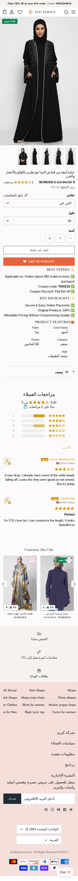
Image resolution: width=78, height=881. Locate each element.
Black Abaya (9, 697)
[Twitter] (71, 809)
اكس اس (65, 203)
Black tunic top (35, 712)
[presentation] (3, 584)
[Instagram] (52, 809)
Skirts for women (33, 705)
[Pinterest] (46, 809)
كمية (72, 230)
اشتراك (12, 799)
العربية (54, 840)
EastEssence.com (21, 852)
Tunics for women (64, 712)
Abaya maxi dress (33, 697)
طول (71, 213)
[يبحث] (64, 12)
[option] (39, 81)
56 (69, 220)
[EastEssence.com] (42, 12)
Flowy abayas (67, 697)
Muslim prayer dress (62, 705)
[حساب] (12, 12)
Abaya (71, 690)
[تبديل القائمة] (73, 12)
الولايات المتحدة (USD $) (41, 829)
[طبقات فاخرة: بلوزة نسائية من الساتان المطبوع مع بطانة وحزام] (20, 583)
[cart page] (4, 12)
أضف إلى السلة (39, 250)
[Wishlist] (20, 12)
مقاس (71, 195)
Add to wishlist (41, 261)
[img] (64, 469)
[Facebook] (64, 809)
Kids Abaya (37, 690)
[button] (57, 415)
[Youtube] (58, 809)
